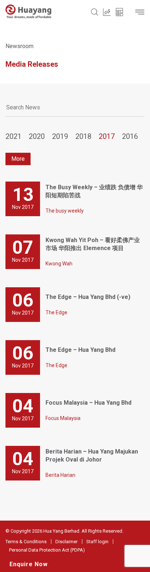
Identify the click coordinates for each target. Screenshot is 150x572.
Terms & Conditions (26, 541)
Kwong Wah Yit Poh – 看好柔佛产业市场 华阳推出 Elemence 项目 (93, 244)
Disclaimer (66, 541)
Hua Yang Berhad (61, 531)
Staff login (97, 541)
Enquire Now (28, 564)
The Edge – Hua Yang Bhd (80, 349)
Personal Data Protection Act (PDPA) (47, 550)
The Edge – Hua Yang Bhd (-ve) (88, 296)
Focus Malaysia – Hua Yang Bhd (88, 402)
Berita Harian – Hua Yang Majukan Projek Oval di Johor (92, 455)
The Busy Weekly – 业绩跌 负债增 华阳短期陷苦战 (94, 191)
